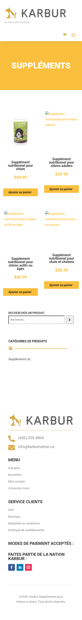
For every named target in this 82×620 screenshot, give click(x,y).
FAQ (11, 510)
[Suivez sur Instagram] (28, 567)
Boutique (14, 516)
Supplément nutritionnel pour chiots (20, 166)
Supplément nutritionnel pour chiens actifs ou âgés (20, 264)
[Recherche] (70, 320)
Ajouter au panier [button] (20, 192)
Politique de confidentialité (26, 530)
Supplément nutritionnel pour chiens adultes (61, 162)
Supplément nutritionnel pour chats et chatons (61, 258)
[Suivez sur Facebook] (11, 567)
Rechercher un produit (26, 313)
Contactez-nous (18, 488)
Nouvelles (15, 474)
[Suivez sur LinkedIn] (20, 567)
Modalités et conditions (24, 523)
